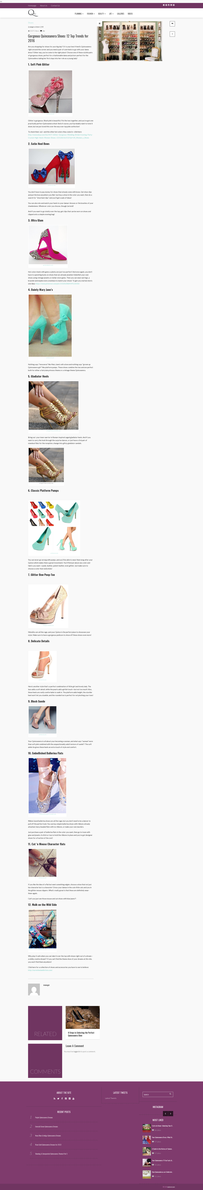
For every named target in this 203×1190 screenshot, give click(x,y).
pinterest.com (50, 114)
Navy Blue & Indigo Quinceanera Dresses (48, 1135)
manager (31, 27)
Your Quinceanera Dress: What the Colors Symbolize (168, 1137)
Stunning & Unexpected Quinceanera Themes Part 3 (51, 1153)
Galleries (120, 13)
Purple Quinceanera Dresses (44, 1117)
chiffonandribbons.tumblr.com (47, 814)
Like (43, 31)
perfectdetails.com (48, 265)
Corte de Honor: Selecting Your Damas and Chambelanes (169, 1125)
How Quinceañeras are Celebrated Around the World (168, 1172)
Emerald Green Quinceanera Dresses (46, 1126)
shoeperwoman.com (48, 625)
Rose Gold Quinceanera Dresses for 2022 (48, 1144)
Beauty (101, 13)
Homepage (32, 5)
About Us (43, 5)
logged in (77, 1051)
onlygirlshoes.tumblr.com (54, 430)
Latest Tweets (120, 1092)
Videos (130, 13)
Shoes (30, 22)
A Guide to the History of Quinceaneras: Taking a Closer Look (170, 1149)
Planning (78, 13)
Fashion (90, 13)
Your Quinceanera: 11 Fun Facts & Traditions (165, 1160)
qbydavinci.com (171, 1187)
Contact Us (55, 5)
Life (110, 13)
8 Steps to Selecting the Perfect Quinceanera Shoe (81, 1034)
